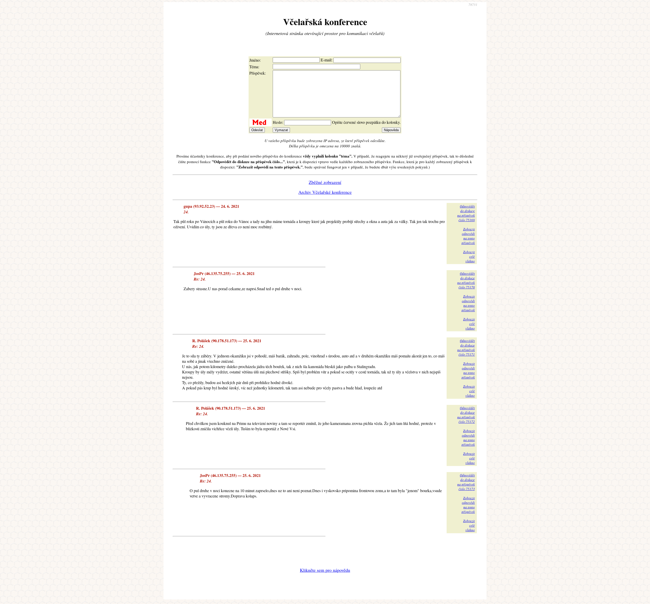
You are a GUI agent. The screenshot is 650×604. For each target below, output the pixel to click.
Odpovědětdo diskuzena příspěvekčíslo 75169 (466, 213)
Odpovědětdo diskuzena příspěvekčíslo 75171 (466, 347)
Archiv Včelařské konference (325, 192)
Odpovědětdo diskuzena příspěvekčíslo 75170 (466, 280)
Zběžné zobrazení (325, 182)
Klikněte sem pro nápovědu (325, 570)
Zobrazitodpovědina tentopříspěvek (468, 236)
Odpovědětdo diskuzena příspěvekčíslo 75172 (466, 415)
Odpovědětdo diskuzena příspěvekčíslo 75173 (466, 482)
